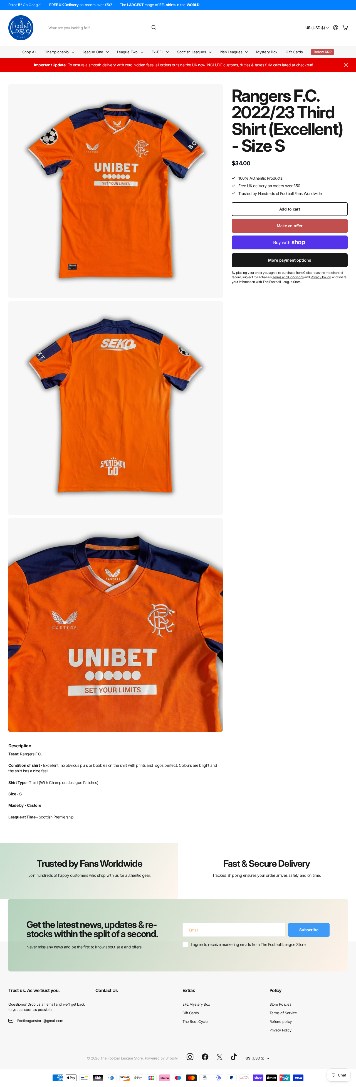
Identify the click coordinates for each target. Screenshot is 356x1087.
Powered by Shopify (161, 1058)
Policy (275, 990)
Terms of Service (283, 1013)
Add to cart (289, 209)
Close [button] (346, 65)
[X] (219, 1057)
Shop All (29, 52)
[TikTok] (234, 1057)
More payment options (289, 260)
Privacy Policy (280, 1030)
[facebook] (205, 1057)
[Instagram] (190, 1057)
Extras (188, 990)
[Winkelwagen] (345, 27)
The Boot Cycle (194, 1021)
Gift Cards (294, 52)
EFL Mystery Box (196, 1004)
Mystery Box (267, 52)
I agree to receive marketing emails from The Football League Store (248, 944)
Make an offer (289, 225)
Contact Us (106, 990)
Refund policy (281, 1021)
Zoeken (154, 28)
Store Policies (280, 1004)
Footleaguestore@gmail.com (40, 1020)
